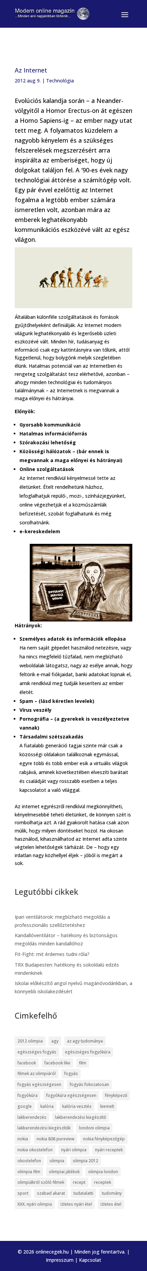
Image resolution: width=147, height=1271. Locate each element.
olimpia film (28, 1172)
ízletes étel (111, 1204)
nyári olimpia (73, 1150)
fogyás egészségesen (39, 1084)
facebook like (57, 1063)
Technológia (60, 80)
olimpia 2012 (85, 1161)
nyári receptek (109, 1150)
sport (22, 1193)
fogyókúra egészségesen (71, 1095)
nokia (22, 1139)
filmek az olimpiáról (36, 1073)
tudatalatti (83, 1193)
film (82, 1063)
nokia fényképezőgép (104, 1139)
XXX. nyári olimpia (34, 1204)
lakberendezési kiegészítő (80, 1117)
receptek (102, 1182)
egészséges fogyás (36, 1052)
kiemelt (107, 1106)
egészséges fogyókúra (87, 1052)
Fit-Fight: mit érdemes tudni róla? (52, 954)
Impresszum (60, 1260)
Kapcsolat (90, 1260)
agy (54, 1041)
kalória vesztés (77, 1106)
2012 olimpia (30, 1041)
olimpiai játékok (64, 1172)
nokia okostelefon (35, 1150)
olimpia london (103, 1172)
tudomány (112, 1193)
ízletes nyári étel (76, 1204)
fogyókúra (27, 1095)
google (24, 1106)
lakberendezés (31, 1117)
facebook (26, 1063)
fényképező (116, 1095)
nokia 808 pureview (56, 1139)
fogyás (71, 1073)
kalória (47, 1106)
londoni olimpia (94, 1128)
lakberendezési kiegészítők (43, 1128)
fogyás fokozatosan (89, 1084)
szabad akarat (51, 1193)
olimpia (57, 1161)
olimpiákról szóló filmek (40, 1182)
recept (79, 1182)
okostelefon (29, 1161)
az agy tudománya (85, 1041)
